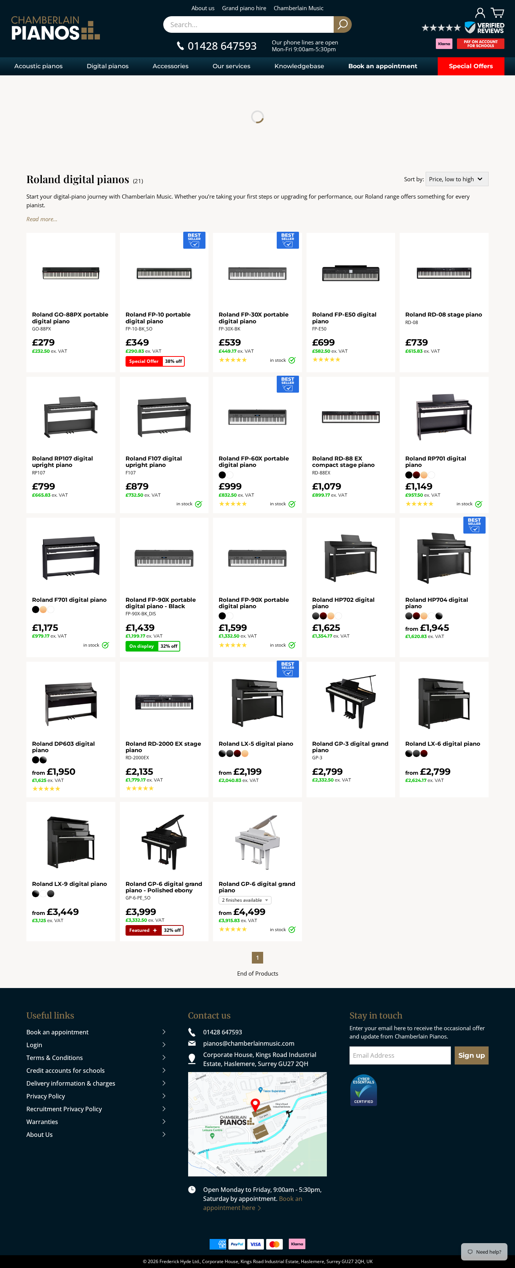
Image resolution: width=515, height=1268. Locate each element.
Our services (231, 66)
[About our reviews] (463, 28)
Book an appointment (382, 66)
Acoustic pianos (38, 66)
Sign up (471, 1055)
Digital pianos (108, 66)
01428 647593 (222, 1032)
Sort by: (414, 179)
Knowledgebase (299, 66)
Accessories (171, 66)
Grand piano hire (244, 8)
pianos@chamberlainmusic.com (248, 1043)
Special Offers (471, 66)
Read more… (41, 219)
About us (203, 8)
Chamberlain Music (298, 8)
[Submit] (343, 24)
